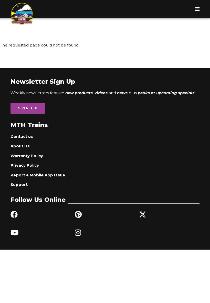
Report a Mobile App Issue (37, 175)
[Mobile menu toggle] (197, 9)
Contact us (21, 136)
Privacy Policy (24, 165)
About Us (20, 146)
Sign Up (27, 108)
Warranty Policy (26, 155)
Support (19, 184)
